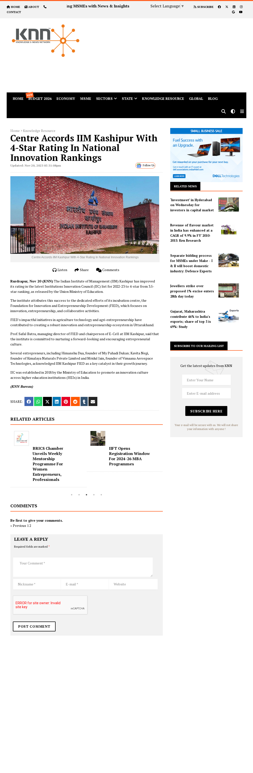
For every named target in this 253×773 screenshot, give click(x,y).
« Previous (18, 525)
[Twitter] (226, 7)
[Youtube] (241, 12)
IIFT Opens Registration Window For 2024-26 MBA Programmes (129, 456)
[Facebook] (219, 7)
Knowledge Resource (163, 98)
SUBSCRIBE (204, 7)
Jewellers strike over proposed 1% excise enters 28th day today (192, 291)
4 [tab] (93, 494)
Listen (62, 269)
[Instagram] (241, 7)
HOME (15, 7)
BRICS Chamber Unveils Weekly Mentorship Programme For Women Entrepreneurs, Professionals (48, 464)
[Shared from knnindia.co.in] (92, 401)
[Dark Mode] (233, 112)
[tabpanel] (48, 459)
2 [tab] (79, 494)
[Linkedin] (234, 7)
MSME (85, 98)
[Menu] (242, 112)
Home (15, 130)
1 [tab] (71, 494)
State (127, 98)
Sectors (104, 98)
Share (84, 269)
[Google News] (233, 12)
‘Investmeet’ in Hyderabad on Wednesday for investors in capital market (192, 205)
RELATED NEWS (185, 186)
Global (196, 98)
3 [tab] (86, 494)
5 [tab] (101, 494)
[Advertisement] (171, 52)
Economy (66, 98)
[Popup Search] (223, 112)
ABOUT (33, 7)
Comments (110, 269)
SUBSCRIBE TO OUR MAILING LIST (199, 346)
